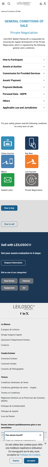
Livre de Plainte (8, 416)
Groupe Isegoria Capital (11, 334)
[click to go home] (24, 3)
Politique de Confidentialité (13, 406)
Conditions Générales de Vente (14, 382)
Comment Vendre (8, 363)
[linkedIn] (24, 313)
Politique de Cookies (29, 454)
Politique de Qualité (9, 411)
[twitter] (27, 313)
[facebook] (20, 313)
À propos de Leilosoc (10, 329)
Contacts (5, 345)
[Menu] (3, 3)
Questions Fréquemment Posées (15, 339)
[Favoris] (41, 3)
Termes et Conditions (10, 392)
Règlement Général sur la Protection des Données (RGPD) (23, 399)
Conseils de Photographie (12, 368)
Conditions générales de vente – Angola (18, 387)
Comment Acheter (9, 358)
